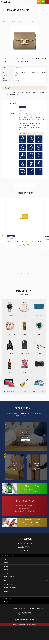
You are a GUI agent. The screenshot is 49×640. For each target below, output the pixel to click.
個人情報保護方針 (23, 608)
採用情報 (32, 608)
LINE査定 (6, 573)
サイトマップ (8, 608)
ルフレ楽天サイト (8, 591)
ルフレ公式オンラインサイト (11, 587)
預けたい (4, 594)
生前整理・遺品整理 (9, 577)
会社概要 (15, 608)
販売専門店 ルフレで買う (10, 584)
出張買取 (6, 566)
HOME (3, 21)
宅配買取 (6, 570)
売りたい (4, 559)
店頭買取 (6, 562)
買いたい (4, 580)
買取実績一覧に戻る (24, 185)
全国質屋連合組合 (40, 608)
